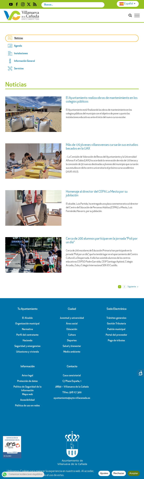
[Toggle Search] (130, 15)
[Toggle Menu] (137, 15)
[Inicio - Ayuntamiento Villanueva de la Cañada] (72, 432)
